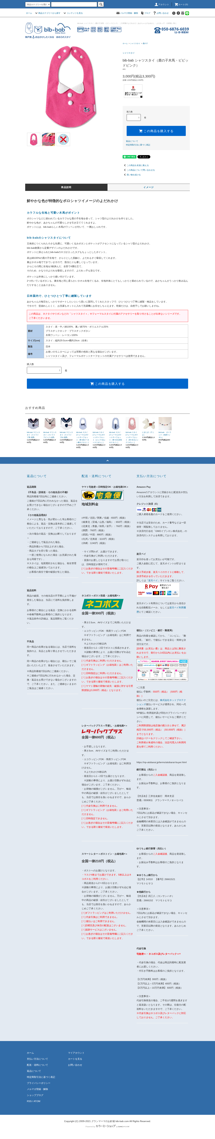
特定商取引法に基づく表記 (138, 145)
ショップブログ (35, 1095)
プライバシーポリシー (38, 1083)
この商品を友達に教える (138, 165)
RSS (29, 1101)
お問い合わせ (163, 13)
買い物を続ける (134, 175)
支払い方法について (37, 1058)
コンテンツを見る (75, 13)
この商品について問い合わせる (141, 170)
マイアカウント (76, 1052)
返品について (132, 141)
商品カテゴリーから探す (49, 13)
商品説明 (66, 187)
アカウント (163, 4)
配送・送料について (37, 1065)
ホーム (29, 13)
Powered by (90, 1127)
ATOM (37, 1101)
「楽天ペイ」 (153, 580)
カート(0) (183, 4)
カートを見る (75, 1058)
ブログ (147, 13)
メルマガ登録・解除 (129, 13)
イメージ (148, 187)
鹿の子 (145, 43)
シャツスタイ (135, 43)
